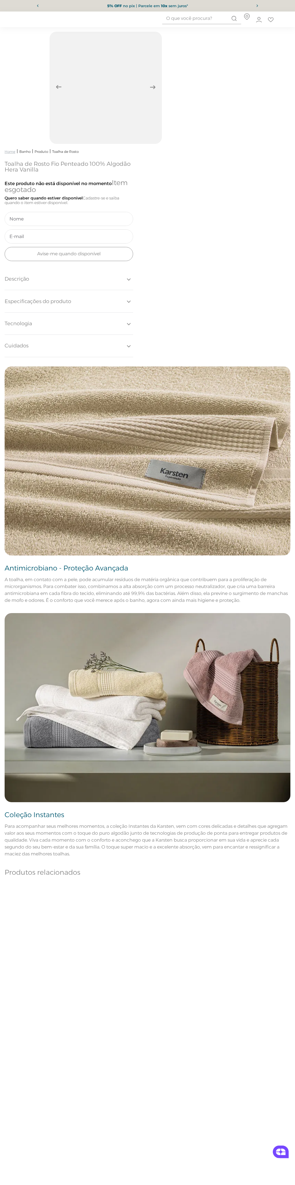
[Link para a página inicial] (10, 151)
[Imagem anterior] (58, 87)
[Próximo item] (257, 6)
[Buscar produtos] (234, 18)
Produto (41, 151)
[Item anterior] (38, 6)
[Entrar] (259, 20)
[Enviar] (69, 254)
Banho (25, 151)
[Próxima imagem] (152, 87)
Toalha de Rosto (65, 151)
